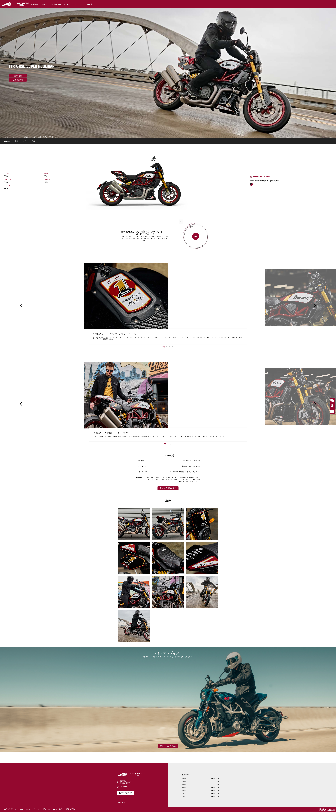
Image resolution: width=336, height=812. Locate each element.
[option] (168, 304)
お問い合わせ (125, 792)
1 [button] (163, 347)
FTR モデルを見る (168, 746)
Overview (7, 141)
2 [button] (166, 347)
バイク (45, 4)
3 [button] (169, 347)
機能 (16, 141)
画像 (33, 141)
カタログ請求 (18, 80)
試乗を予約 (56, 4)
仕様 (24, 141)
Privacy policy (121, 802)
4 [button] (172, 347)
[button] (21, 305)
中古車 (89, 4)
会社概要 (35, 4)
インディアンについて (73, 4)
